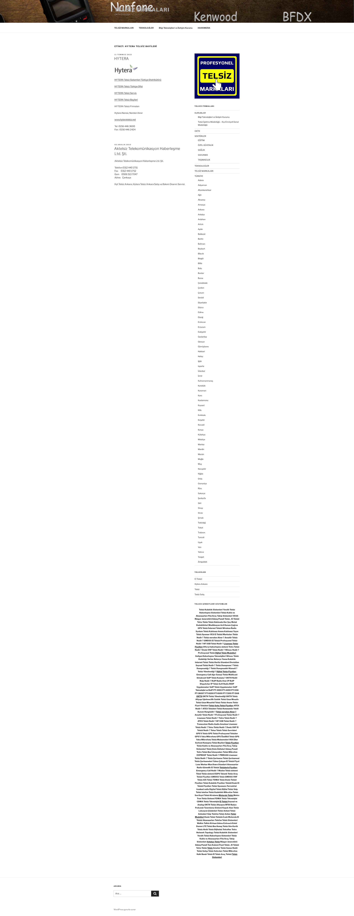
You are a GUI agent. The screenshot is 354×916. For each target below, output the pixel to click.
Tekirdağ (202, 522)
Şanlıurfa (202, 498)
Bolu (200, 268)
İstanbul (201, 371)
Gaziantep (202, 337)
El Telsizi (198, 579)
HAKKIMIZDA (204, 28)
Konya (200, 430)
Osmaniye (202, 483)
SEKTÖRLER (200, 136)
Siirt (199, 503)
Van (199, 547)
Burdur (201, 273)
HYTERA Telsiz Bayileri (126, 99)
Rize (200, 488)
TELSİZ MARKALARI (124, 28)
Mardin (201, 449)
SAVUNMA (203, 155)
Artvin (200, 224)
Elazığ (200, 317)
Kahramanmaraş (205, 381)
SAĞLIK (201, 150)
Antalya (201, 214)
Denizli (201, 297)
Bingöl (200, 258)
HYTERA (121, 58)
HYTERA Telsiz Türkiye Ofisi (128, 86)
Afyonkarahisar (204, 190)
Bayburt (201, 248)
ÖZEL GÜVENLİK (205, 145)
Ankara (201, 209)
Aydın (200, 229)
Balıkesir (201, 234)
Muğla (200, 459)
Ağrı (199, 195)
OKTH (197, 131)
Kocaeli (201, 425)
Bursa (200, 278)
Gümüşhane (203, 346)
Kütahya (201, 434)
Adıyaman (202, 185)
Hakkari (201, 351)
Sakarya (201, 493)
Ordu (200, 478)
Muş (200, 464)
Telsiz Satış (199, 594)
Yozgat (201, 557)
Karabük (201, 385)
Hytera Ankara (201, 584)
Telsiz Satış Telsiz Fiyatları (221, 705)
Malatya (201, 439)
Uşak (200, 542)
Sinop (200, 508)
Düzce (201, 307)
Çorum (201, 293)
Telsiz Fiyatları (232, 743)
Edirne (201, 312)
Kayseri (201, 405)
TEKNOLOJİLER (146, 28)
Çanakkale (202, 283)
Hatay (200, 356)
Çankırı (201, 288)
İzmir (200, 376)
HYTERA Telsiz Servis (125, 93)
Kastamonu (203, 400)
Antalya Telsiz (213, 842)
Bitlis (200, 263)
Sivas (200, 513)
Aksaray (201, 200)
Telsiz (197, 589)
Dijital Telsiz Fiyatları (226, 671)
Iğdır (200, 361)
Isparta (201, 366)
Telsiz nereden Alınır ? (226, 712)
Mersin (201, 454)
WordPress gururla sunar (125, 909)
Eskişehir (202, 332)
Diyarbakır (202, 302)
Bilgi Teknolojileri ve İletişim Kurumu (175, 28)
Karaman (202, 390)
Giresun (201, 341)
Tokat (200, 527)
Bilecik (201, 253)
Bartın (200, 239)
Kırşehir (201, 420)
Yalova (201, 552)
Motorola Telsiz (226, 795)
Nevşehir (202, 469)
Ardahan (201, 219)
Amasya (201, 204)
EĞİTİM (201, 140)
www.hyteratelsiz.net (125, 119)
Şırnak (201, 518)
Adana (201, 180)
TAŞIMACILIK (204, 160)
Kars (200, 395)
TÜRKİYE (199, 176)
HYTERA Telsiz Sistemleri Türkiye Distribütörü (137, 80)
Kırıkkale (202, 415)
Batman (201, 244)
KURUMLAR (200, 113)
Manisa (201, 444)
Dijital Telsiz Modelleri (225, 653)
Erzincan (202, 322)
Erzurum (201, 327)
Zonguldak (202, 562)
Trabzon (201, 532)
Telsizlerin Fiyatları (228, 767)
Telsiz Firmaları (142, 10)
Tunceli (201, 537)
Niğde (200, 474)
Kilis (199, 410)
